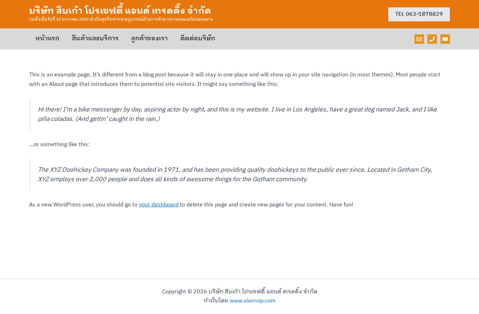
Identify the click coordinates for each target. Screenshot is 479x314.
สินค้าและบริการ (95, 38)
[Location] (445, 39)
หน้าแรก (47, 38)
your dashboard (158, 205)
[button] (419, 14)
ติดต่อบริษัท (197, 38)
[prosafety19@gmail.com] (419, 39)
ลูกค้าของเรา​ (149, 38)
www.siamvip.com (253, 301)
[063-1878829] (432, 39)
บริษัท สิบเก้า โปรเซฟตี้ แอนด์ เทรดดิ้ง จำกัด (120, 11)
